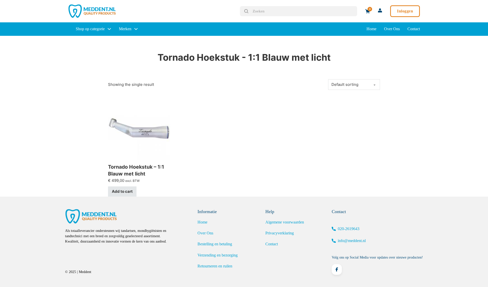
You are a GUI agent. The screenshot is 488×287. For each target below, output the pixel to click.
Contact (413, 29)
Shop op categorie (90, 29)
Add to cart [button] (122, 191)
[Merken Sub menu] (136, 29)
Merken (125, 29)
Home (371, 29)
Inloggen (405, 11)
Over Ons (392, 29)
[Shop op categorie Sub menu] (109, 29)
